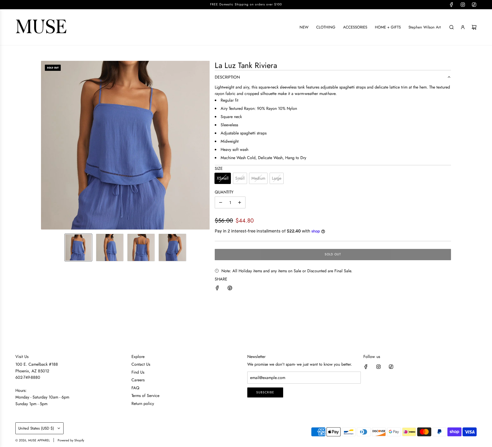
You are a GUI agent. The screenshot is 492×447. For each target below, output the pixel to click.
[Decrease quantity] (220, 202)
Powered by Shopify (71, 440)
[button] (45, 145)
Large (276, 178)
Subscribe (265, 392)
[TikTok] (474, 4)
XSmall (223, 178)
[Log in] (462, 27)
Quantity (224, 192)
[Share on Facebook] (217, 289)
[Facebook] (451, 4)
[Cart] (474, 27)
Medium (258, 178)
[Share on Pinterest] (229, 289)
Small (240, 178)
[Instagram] (462, 4)
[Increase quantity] (239, 202)
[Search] (451, 27)
